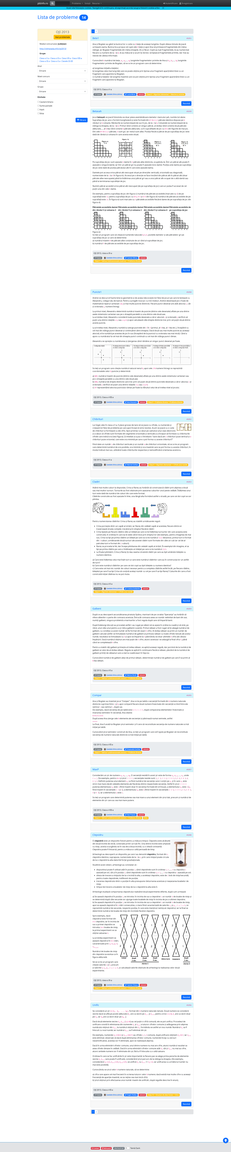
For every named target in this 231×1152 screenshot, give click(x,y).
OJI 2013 (62, 32)
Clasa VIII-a (77, 58)
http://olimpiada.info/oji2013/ (53, 48)
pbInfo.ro (43, 3)
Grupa (40, 86)
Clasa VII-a (66, 58)
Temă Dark (135, 1148)
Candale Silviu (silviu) (114, 94)
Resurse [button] (96, 3)
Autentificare (171, 3)
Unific (96, 1005)
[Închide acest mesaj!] (163, 7)
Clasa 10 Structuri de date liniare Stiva (163, 1095)
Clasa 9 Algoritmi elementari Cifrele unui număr (168, 465)
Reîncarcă (107, 1148)
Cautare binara (46, 102)
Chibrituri (98, 419)
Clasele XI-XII (67, 61)
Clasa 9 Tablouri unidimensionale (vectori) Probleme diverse (118, 678)
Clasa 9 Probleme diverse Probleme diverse (165, 402)
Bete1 (96, 38)
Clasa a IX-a (45, 61)
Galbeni (97, 608)
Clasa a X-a (55, 61)
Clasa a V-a (44, 58)
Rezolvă (186, 103)
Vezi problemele (62, 37)
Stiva (41, 113)
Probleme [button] (76, 3)
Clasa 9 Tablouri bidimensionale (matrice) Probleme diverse (118, 261)
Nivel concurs (44, 76)
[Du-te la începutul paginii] (226, 1140)
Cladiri (96, 481)
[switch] (127, 1148)
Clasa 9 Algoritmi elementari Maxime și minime (165, 94)
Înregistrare (186, 3)
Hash (41, 109)
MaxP (96, 769)
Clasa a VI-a (55, 58)
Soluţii (87, 3)
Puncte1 (97, 292)
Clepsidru (98, 834)
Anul (40, 66)
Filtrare (82, 120)
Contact (96, 1148)
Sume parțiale (45, 105)
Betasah (97, 111)
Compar (97, 695)
